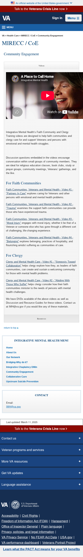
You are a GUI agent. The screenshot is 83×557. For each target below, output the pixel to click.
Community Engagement (19, 372)
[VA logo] (6, 18)
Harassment (59, 521)
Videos (41, 65)
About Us (11, 352)
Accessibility (10, 515)
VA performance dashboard (20, 542)
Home (9, 347)
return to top (10, 328)
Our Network (13, 357)
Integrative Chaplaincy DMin (21, 367)
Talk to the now (39, 9)
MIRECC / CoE (28, 35)
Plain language (51, 526)
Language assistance (16, 484)
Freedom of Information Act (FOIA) (25, 521)
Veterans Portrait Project (58, 542)
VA (3, 35)
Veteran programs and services (23, 450)
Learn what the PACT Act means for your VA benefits (41, 549)
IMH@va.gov (13, 406)
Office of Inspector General (20, 526)
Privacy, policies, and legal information (28, 531)
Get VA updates (12, 473)
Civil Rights (30, 515)
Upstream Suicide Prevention (22, 381)
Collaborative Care (16, 376)
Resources (41, 318)
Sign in (57, 17)
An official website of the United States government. (42, 3)
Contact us (9, 438)
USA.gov (66, 537)
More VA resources (15, 461)
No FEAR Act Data (44, 537)
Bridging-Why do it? (17, 362)
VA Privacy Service (15, 537)
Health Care (13, 35)
